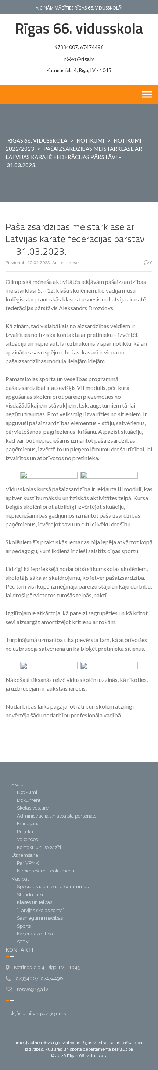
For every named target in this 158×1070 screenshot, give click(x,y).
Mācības (20, 879)
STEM (23, 942)
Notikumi (90, 140)
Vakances (27, 839)
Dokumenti (29, 800)
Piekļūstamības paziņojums (36, 1013)
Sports (24, 926)
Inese (73, 262)
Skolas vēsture (33, 808)
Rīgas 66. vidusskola (79, 28)
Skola (17, 784)
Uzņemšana (24, 855)
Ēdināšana (28, 823)
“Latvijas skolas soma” (41, 910)
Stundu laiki (30, 894)
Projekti (25, 831)
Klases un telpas (34, 902)
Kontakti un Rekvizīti (39, 847)
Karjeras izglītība (35, 933)
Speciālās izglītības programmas (53, 886)
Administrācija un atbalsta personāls (56, 816)
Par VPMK (28, 863)
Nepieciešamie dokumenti (45, 871)
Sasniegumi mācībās (40, 918)
